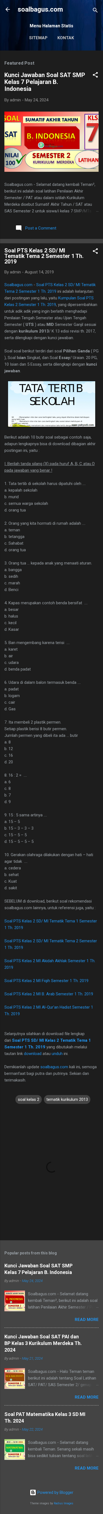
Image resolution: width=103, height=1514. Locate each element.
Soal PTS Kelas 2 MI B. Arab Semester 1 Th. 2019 (48, 993)
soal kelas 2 (28, 1099)
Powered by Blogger (54, 1492)
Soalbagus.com (18, 284)
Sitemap (38, 37)
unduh (57, 1053)
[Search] (95, 11)
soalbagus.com (40, 9)
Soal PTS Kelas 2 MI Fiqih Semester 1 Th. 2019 (46, 980)
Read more (87, 1319)
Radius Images (63, 1503)
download (32, 1053)
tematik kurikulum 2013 (67, 1099)
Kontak (65, 37)
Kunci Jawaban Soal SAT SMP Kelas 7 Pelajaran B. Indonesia (44, 82)
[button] (95, 76)
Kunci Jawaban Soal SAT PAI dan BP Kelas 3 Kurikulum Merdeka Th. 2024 (43, 1343)
